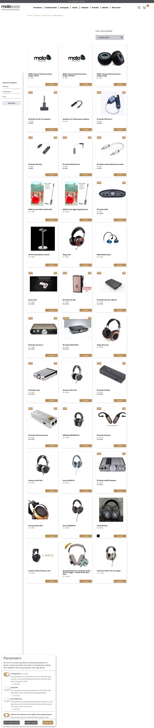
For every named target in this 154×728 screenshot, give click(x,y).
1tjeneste (15, 684)
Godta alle (47, 722)
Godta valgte (31, 722)
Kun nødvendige (11, 722)
